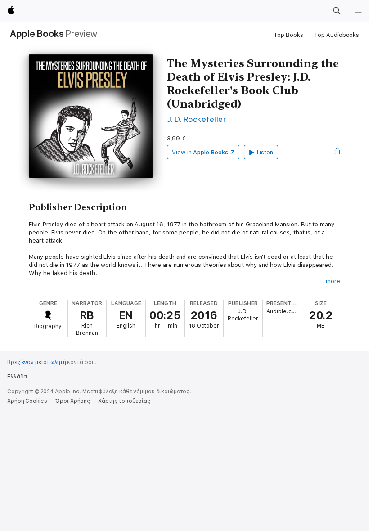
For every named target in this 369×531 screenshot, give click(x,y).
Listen (265, 152)
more (333, 281)
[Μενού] (358, 11)
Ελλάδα (17, 377)
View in (200, 152)
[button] (336, 11)
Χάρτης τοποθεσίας (124, 401)
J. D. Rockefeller (196, 119)
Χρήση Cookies (27, 401)
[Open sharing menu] (337, 152)
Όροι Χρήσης (72, 401)
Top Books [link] (288, 35)
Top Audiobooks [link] (336, 35)
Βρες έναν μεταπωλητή (36, 362)
